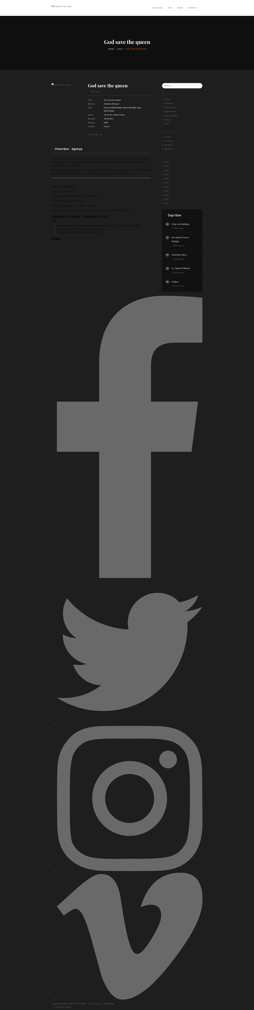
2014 (166, 203)
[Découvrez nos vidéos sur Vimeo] (129, 999)
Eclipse (175, 281)
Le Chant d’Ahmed (180, 268)
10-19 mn (108, 115)
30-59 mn (168, 149)
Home (111, 49)
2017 (166, 191)
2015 (166, 199)
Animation (168, 103)
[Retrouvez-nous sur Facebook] (129, 577)
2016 (166, 195)
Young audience (171, 115)
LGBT (166, 124)
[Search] (198, 85)
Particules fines (179, 254)
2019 (166, 182)
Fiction (122, 115)
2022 (166, 170)
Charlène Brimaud (111, 104)
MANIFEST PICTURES (76, 1003)
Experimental (169, 111)
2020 (166, 178)
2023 (166, 166)
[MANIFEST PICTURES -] (62, 6)
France (107, 126)
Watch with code (95, 134)
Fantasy (167, 120)
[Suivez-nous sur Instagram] (129, 870)
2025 (106, 122)
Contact (192, 8)
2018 (166, 187)
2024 (166, 162)
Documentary (170, 107)
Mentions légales (64, 1007)
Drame (115, 115)
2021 (166, 174)
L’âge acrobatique (180, 224)
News (180, 8)
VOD (170, 8)
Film (120, 49)
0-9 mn (167, 137)
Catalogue (157, 8)
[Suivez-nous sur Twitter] (129, 724)
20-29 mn (168, 145)
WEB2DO (111, 1003)
